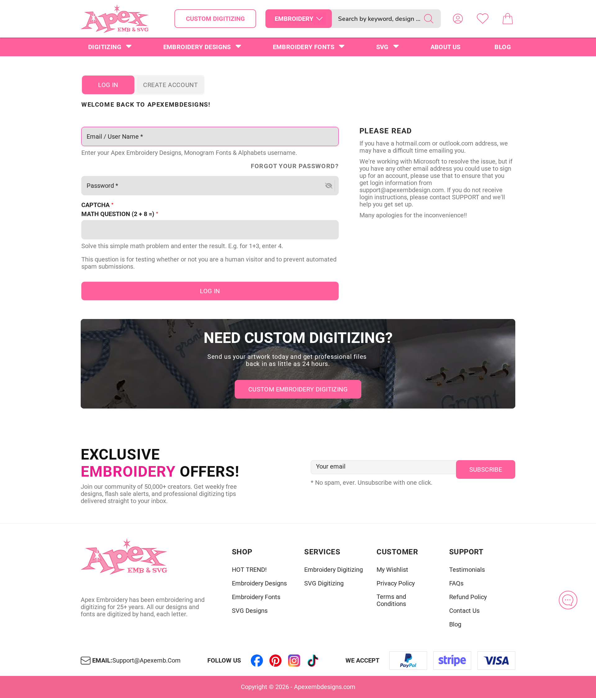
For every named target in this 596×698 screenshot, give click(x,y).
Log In (108, 85)
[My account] (458, 18)
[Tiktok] (313, 660)
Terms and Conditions (391, 600)
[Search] (428, 18)
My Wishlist (392, 569)
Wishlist (482, 18)
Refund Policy (468, 597)
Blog (502, 47)
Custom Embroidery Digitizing (298, 389)
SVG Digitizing (324, 583)
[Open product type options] (319, 18)
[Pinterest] (275, 660)
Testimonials (467, 569)
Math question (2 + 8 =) (117, 214)
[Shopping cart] (507, 18)
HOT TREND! (249, 569)
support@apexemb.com (146, 660)
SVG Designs (250, 610)
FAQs (456, 583)
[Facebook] (257, 660)
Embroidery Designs (197, 47)
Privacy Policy (396, 583)
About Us (446, 47)
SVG (382, 47)
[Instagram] (294, 660)
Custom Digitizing (215, 18)
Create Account (170, 85)
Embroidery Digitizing (333, 569)
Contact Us (464, 610)
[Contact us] (568, 600)
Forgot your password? (295, 166)
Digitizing (104, 47)
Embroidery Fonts (303, 47)
